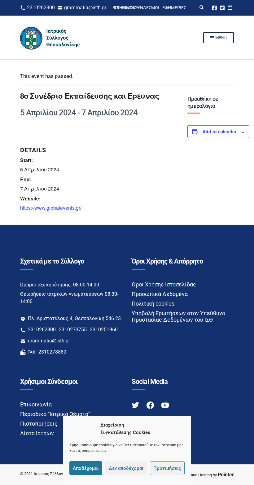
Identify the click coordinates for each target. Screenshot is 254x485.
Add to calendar (219, 131)
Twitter (222, 7)
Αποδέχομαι (86, 468)
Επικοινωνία (36, 404)
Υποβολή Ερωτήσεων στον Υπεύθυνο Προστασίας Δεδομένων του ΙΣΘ (178, 316)
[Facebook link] (151, 405)
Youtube (230, 7)
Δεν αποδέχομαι (126, 468)
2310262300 (41, 8)
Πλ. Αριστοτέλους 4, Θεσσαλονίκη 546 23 (74, 318)
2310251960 (104, 330)
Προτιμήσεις (167, 468)
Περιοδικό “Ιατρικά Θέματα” (55, 414)
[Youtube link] (165, 405)
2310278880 (52, 352)
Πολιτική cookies (153, 303)
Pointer (226, 475)
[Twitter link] (136, 405)
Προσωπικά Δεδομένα (160, 294)
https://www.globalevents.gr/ (50, 207)
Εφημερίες (174, 7)
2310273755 (73, 330)
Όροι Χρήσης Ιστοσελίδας (164, 284)
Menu (220, 37)
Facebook (214, 7)
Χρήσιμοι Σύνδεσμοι (136, 7)
